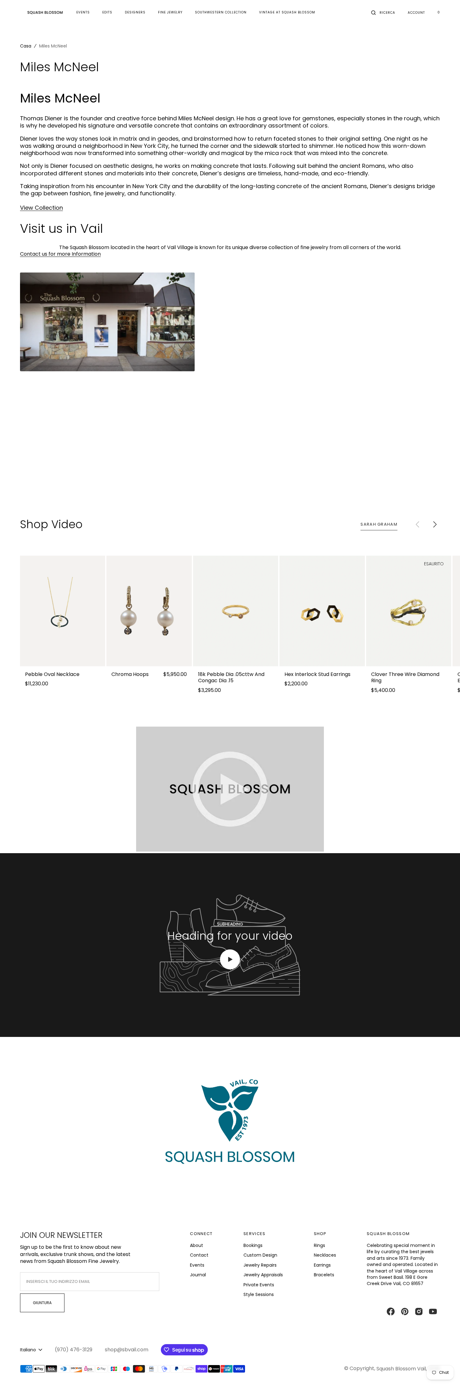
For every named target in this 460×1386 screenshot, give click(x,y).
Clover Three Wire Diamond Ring (405, 677)
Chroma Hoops (130, 674)
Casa (25, 46)
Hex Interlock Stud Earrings (317, 674)
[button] (383, 12)
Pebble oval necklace (52, 674)
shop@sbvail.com (126, 1349)
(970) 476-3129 (73, 1349)
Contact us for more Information (60, 254)
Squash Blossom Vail (401, 1368)
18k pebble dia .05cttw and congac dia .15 (231, 677)
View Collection (41, 208)
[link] (62, 611)
